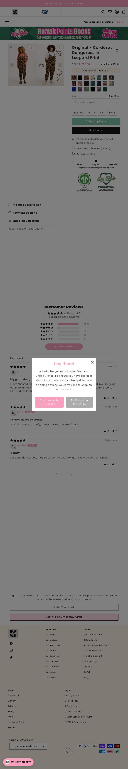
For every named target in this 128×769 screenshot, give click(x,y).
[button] (18, 762)
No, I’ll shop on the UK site (79, 402)
